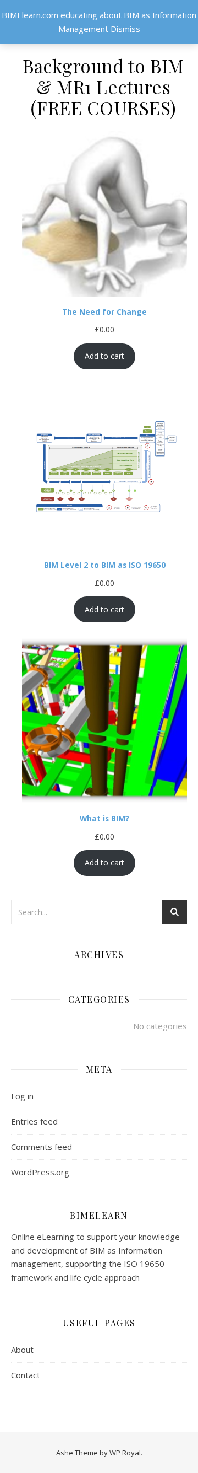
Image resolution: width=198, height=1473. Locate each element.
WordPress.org (40, 1172)
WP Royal (125, 1453)
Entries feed (34, 1121)
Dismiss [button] (125, 28)
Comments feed (41, 1146)
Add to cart (104, 356)
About (22, 1349)
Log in (22, 1095)
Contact (25, 1374)
